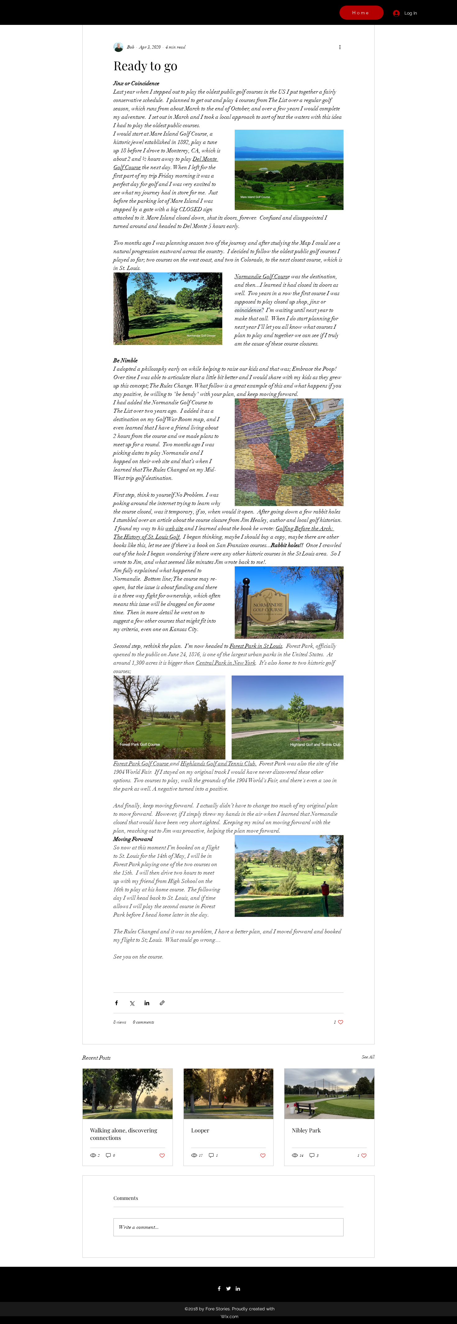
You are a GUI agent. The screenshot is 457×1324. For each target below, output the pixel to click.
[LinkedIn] (238, 1288)
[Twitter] (228, 1288)
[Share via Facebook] (116, 1003)
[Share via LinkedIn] (147, 1003)
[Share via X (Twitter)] (132, 1003)
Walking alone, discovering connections (123, 1134)
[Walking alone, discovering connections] (128, 1094)
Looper (200, 1130)
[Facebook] (219, 1288)
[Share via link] (162, 1003)
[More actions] (340, 47)
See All (368, 1057)
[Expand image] (169, 718)
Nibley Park (306, 1130)
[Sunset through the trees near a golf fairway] (229, 1094)
